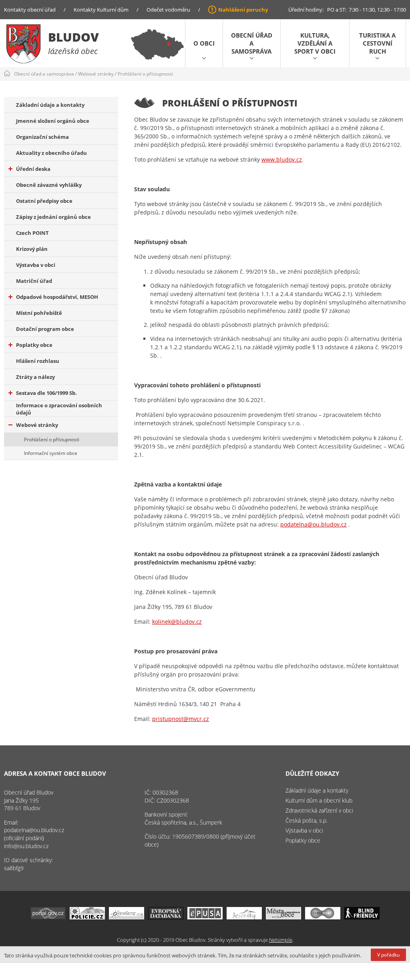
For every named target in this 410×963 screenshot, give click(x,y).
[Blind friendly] (362, 917)
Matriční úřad (34, 280)
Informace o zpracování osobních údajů (59, 409)
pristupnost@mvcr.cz (180, 719)
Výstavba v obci (35, 264)
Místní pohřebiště (39, 312)
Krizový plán (32, 248)
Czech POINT (32, 232)
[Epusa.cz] (205, 917)
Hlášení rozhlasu (37, 360)
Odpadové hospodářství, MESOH (57, 296)
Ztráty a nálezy (35, 376)
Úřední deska (33, 168)
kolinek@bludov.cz (177, 621)
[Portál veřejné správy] (48, 917)
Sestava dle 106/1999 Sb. (46, 392)
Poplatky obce (34, 344)
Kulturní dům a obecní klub (318, 800)
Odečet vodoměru (168, 9)
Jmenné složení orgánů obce (52, 120)
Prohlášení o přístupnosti (145, 73)
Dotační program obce (45, 328)
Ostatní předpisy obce (44, 200)
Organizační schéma (42, 136)
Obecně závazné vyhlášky (49, 184)
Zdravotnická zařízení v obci (319, 810)
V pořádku (388, 954)
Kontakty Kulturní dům (101, 9)
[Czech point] (322, 917)
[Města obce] (283, 917)
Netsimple (280, 939)
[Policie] (87, 917)
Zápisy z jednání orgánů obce (53, 216)
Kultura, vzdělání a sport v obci (315, 43)
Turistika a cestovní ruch (377, 43)
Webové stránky (96, 73)
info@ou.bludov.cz (26, 846)
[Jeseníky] (244, 917)
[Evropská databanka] (165, 917)
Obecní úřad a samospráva (251, 43)
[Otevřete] (126, 917)
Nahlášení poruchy (243, 9)
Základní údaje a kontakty (50, 104)
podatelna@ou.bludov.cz (313, 524)
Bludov (73, 37)
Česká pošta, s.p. (306, 820)
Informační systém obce (50, 453)
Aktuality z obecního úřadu (51, 152)
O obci (204, 43)
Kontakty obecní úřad (30, 9)
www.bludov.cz (281, 159)
